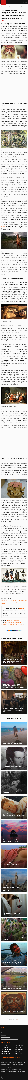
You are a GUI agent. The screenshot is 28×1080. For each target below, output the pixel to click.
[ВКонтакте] (7, 630)
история (9, 620)
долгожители (11, 624)
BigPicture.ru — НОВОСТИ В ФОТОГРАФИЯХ (12, 1059)
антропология (9, 622)
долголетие (19, 624)
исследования (5, 626)
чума (16, 626)
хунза (3, 226)
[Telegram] (21, 630)
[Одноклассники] (9, 630)
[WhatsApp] (19, 630)
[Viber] (17, 630)
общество (18, 7)
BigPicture (11, 7)
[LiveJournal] (15, 630)
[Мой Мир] (11, 630)
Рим (12, 626)
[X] (13, 630)
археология (18, 622)
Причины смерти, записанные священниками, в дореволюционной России (14, 601)
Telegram (22, 608)
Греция (3, 624)
